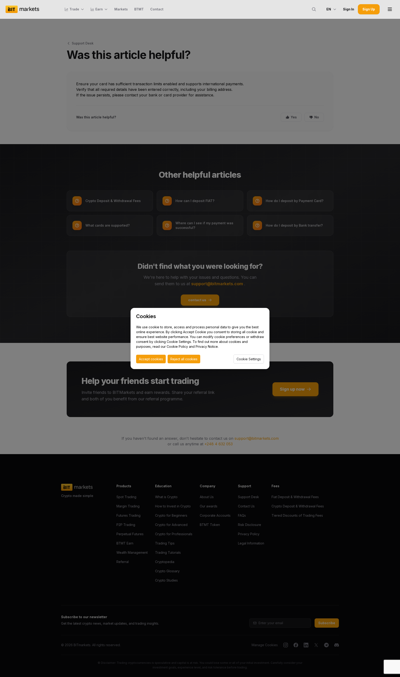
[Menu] (389, 9)
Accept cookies (151, 359)
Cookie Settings (249, 359)
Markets (121, 9)
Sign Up (368, 9)
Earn (99, 9)
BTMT (139, 9)
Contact (156, 9)
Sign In (348, 9)
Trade (74, 9)
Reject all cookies (183, 359)
